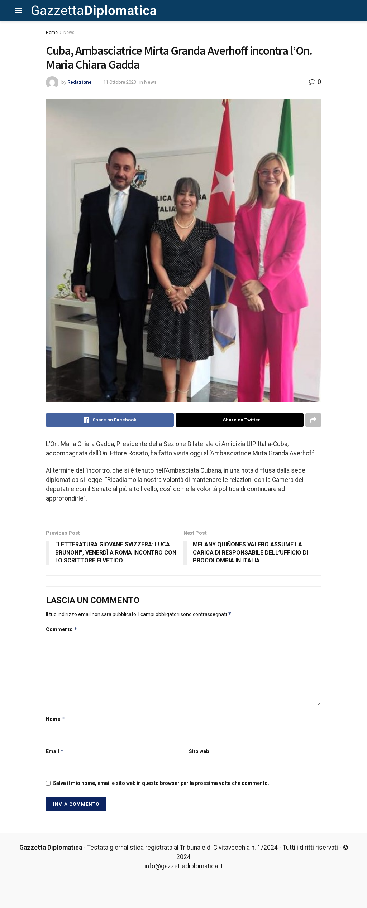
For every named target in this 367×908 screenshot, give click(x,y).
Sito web (199, 751)
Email (55, 751)
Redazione (79, 82)
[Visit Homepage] (94, 11)
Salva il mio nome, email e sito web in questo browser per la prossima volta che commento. (161, 783)
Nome (55, 719)
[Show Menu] (18, 10)
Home (52, 32)
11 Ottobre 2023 (119, 82)
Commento (61, 629)
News (69, 32)
